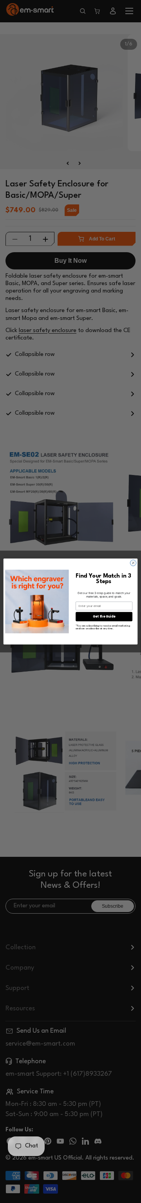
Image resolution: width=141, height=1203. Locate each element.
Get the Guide (104, 616)
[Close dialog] (133, 563)
